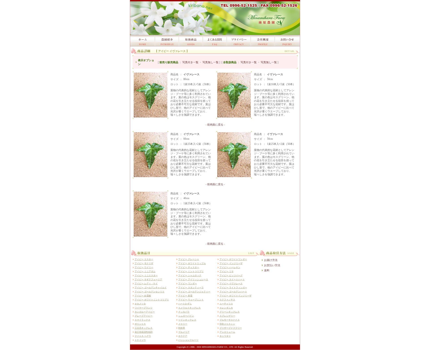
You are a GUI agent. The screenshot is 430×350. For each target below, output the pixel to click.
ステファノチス (227, 299)
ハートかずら (185, 303)
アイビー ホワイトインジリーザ (235, 295)
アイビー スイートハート (232, 279)
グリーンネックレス (229, 312)
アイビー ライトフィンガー (233, 287)
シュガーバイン (186, 316)
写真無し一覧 (210, 62)
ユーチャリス (226, 303)
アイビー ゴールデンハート (233, 291)
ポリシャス (140, 324)
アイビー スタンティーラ (191, 287)
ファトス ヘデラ (143, 336)
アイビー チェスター (188, 267)
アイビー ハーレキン (229, 267)
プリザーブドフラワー (230, 328)
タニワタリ (225, 336)
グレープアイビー (144, 316)
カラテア (182, 336)
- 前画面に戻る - (215, 124)
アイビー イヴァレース (231, 283)
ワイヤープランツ (144, 308)
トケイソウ (140, 340)
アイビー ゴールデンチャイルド (151, 287)
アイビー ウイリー (144, 267)
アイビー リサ (226, 271)
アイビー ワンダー (187, 283)
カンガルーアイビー (145, 312)
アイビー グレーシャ (188, 259)
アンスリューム (227, 332)
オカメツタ (140, 303)
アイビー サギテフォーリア (148, 279)
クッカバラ (183, 312)
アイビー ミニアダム (145, 271)
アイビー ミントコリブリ (191, 271)
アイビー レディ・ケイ (146, 283)
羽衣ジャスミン (227, 324)
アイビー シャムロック (189, 275)
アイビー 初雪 (185, 295)
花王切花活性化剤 (144, 332)
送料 (266, 270)
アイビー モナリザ (144, 263)
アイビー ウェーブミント (191, 299)
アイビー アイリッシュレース (193, 279)
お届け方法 (270, 260)
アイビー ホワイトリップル (192, 263)
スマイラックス (142, 320)
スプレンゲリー (227, 316)
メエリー (182, 324)
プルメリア (183, 332)
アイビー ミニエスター (146, 275)
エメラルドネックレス (189, 308)
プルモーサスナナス (229, 320)
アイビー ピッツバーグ (231, 275)
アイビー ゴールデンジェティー (194, 291)
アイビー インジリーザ (231, 263)
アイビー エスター (144, 259)
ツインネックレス (187, 320)
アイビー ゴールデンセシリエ (149, 291)
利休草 (181, 328)
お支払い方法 (272, 265)
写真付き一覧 (190, 62)
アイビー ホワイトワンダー (233, 259)
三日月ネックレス (144, 328)
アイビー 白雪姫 (143, 295)
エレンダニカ (226, 308)
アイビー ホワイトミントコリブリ (152, 299)
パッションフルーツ (188, 340)
